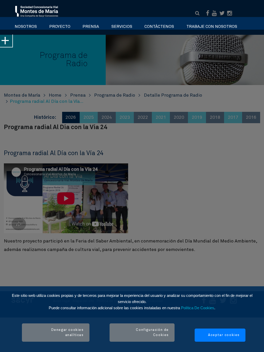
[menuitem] (26, 25)
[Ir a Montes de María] (37, 11)
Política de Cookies (197, 308)
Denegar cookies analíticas (67, 332)
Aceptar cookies (224, 335)
